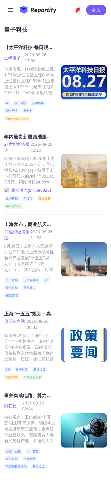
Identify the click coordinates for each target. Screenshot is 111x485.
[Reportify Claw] (78, 10)
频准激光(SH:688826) (31, 190)
